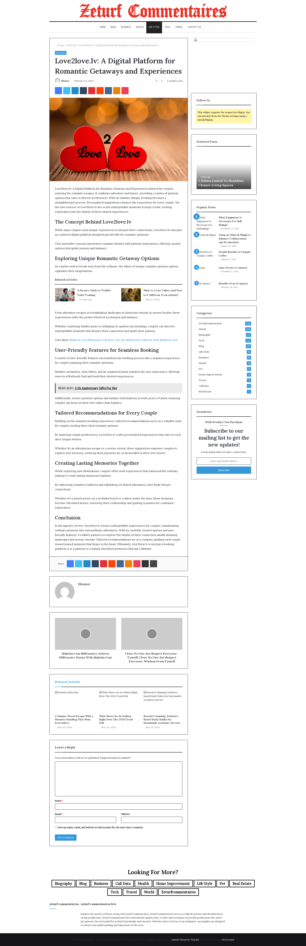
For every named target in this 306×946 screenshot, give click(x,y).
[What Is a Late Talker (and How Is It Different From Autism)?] (131, 294)
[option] (224, 169)
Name (59, 800)
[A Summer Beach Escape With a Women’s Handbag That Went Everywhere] (74, 702)
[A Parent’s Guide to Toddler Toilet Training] (65, 294)
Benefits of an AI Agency (233, 283)
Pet (201, 368)
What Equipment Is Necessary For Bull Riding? (230, 221)
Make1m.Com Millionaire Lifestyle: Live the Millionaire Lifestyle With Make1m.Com (123, 340)
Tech (167, 27)
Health (140, 27)
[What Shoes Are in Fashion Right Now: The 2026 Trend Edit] (118, 702)
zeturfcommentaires (210, 323)
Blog (113, 27)
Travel (179, 27)
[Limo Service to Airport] (206, 272)
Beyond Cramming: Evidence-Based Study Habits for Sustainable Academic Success (161, 719)
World (202, 329)
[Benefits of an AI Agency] (206, 288)
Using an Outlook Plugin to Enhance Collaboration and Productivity (235, 238)
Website (125, 814)
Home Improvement (210, 374)
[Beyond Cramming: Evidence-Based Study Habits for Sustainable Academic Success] (162, 702)
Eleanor (65, 80)
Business (126, 27)
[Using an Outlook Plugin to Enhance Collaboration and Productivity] (206, 239)
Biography (205, 334)
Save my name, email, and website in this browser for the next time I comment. (101, 827)
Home (103, 27)
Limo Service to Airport (233, 267)
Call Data (204, 385)
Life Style (154, 27)
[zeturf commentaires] (153, 11)
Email (59, 814)
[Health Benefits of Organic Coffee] (206, 256)
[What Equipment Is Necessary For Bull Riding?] (206, 223)
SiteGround (228, 939)
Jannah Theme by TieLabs (185, 939)
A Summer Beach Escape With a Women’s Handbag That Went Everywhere (74, 719)
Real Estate (205, 391)
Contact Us (194, 27)
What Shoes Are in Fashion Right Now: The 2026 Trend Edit (116, 719)
